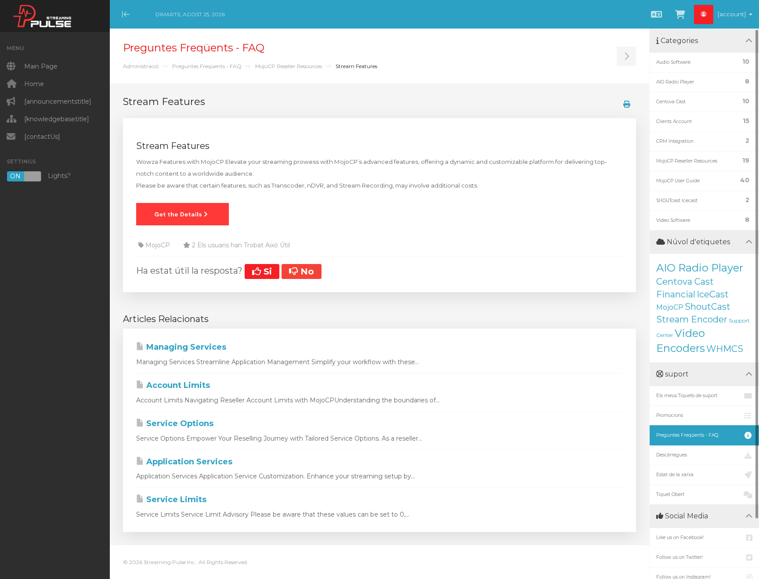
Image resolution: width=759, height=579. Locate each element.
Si (266, 271)
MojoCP (669, 307)
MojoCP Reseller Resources (288, 66)
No (306, 271)
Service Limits (175, 499)
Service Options (178, 423)
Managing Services (185, 347)
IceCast (713, 294)
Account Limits (177, 385)
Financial (675, 294)
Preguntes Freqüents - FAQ (207, 66)
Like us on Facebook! (680, 537)
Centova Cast (685, 281)
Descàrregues (671, 455)
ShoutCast (707, 306)
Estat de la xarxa (675, 475)
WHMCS (724, 349)
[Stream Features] (182, 213)
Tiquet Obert (670, 494)
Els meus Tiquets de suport (686, 395)
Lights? (40, 176)
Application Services (188, 462)
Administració (141, 66)
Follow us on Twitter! (679, 557)
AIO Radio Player (699, 267)
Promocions (669, 415)
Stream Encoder (691, 319)
